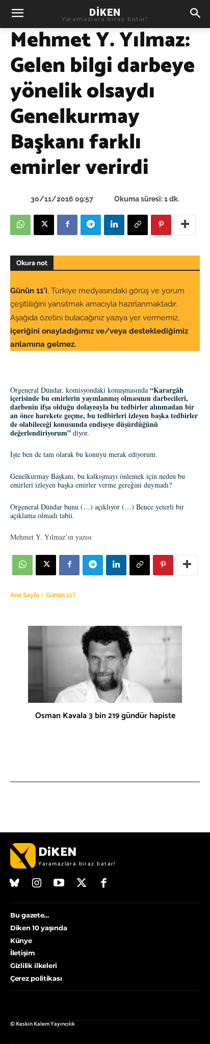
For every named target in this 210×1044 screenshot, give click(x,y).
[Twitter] (81, 884)
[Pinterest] (161, 225)
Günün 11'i (60, 595)
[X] (44, 225)
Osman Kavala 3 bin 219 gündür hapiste (105, 716)
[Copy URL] (137, 225)
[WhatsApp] (20, 225)
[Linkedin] (114, 225)
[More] (185, 225)
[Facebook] (67, 225)
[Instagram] (37, 884)
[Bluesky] (14, 884)
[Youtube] (59, 884)
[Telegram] (91, 225)
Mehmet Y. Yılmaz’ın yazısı (51, 537)
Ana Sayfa (24, 595)
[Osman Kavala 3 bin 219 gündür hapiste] (105, 664)
